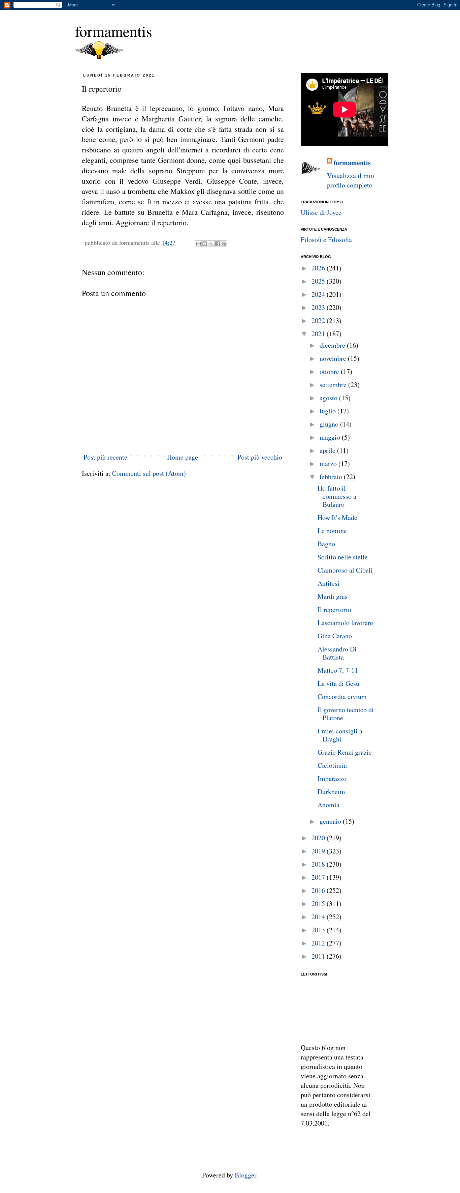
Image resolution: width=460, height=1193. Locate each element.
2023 (319, 307)
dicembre (333, 345)
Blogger (245, 1175)
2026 (319, 267)
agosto (329, 397)
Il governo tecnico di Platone (346, 713)
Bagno (326, 543)
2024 (319, 294)
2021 (319, 333)
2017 (319, 877)
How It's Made (337, 517)
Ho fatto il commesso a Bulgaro (337, 496)
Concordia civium (342, 696)
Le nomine (332, 530)
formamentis (113, 31)
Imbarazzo (332, 778)
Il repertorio (334, 609)
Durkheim (331, 791)
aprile (328, 450)
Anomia (328, 804)
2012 (319, 943)
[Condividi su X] (211, 243)
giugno (330, 424)
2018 (319, 864)
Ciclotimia (332, 765)
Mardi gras (333, 596)
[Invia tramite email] (198, 243)
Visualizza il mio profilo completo (350, 180)
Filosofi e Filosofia (326, 239)
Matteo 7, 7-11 (338, 670)
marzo (329, 463)
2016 (319, 890)
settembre (334, 384)
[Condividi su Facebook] (217, 243)
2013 (319, 929)
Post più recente (105, 457)
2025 (319, 281)
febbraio (332, 476)
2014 (319, 916)
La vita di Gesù (338, 683)
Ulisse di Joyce (321, 212)
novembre (334, 358)
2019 (319, 850)
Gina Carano (335, 635)
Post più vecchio (259, 457)
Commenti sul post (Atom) (149, 473)
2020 (319, 837)
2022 (319, 320)
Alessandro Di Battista (337, 653)
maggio (331, 437)
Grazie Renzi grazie (345, 752)
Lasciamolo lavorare (345, 622)
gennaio (331, 821)
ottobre (330, 371)
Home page (182, 457)
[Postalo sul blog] (204, 243)
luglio (328, 410)
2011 (319, 956)
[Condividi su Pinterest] (224, 243)
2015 (319, 903)
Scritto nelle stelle (343, 556)
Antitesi (328, 583)
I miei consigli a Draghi (340, 735)
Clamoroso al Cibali (345, 570)
